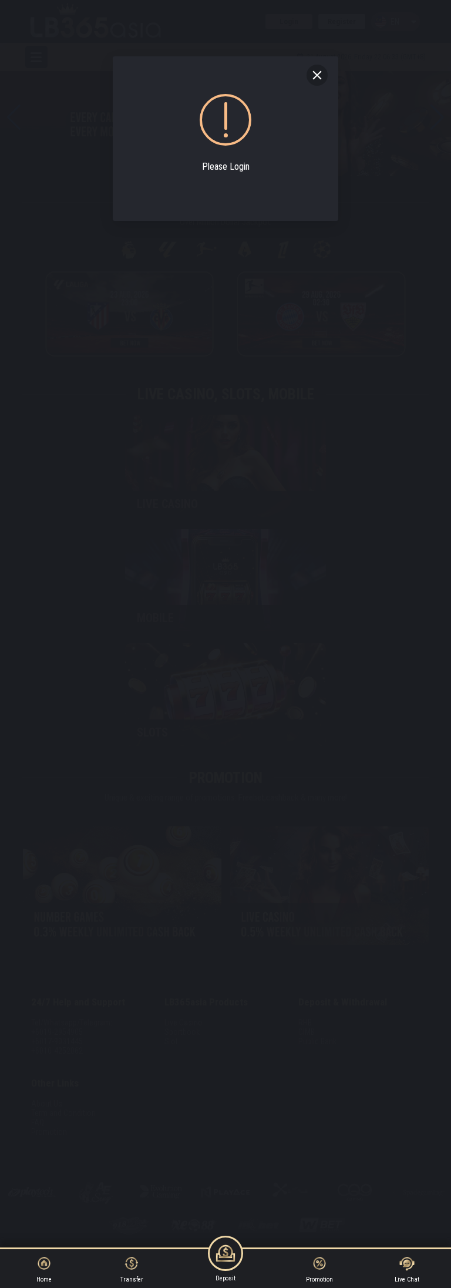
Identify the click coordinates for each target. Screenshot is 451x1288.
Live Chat (407, 1279)
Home (44, 1279)
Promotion (319, 1279)
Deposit (225, 1278)
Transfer (131, 1279)
